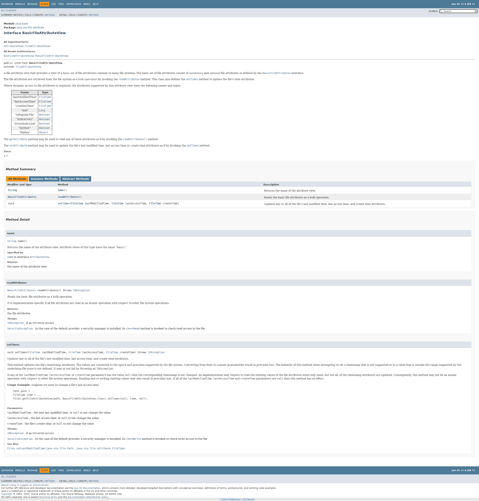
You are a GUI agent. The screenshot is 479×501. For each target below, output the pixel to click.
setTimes (64, 203)
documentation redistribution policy (88, 497)
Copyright (6, 494)
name (61, 190)
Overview (7, 4)
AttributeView (13, 46)
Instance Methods (44, 178)
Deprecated (73, 4)
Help (95, 4)
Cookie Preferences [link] (231, 499)
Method (50, 15)
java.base (22, 23)
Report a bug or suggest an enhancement (25, 485)
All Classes (8, 10)
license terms (49, 497)
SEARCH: (433, 11)
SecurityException (20, 328)
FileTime (77, 203)
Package (32, 4)
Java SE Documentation (87, 488)
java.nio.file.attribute (30, 27)
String (12, 190)
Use (53, 4)
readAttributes (68, 196)
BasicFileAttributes (22, 196)
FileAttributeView (37, 46)
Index (86, 4)
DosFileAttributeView (19, 55)
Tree (61, 4)
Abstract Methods (75, 178)
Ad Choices (249, 499)
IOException (81, 290)
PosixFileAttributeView (51, 55)
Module (20, 4)
